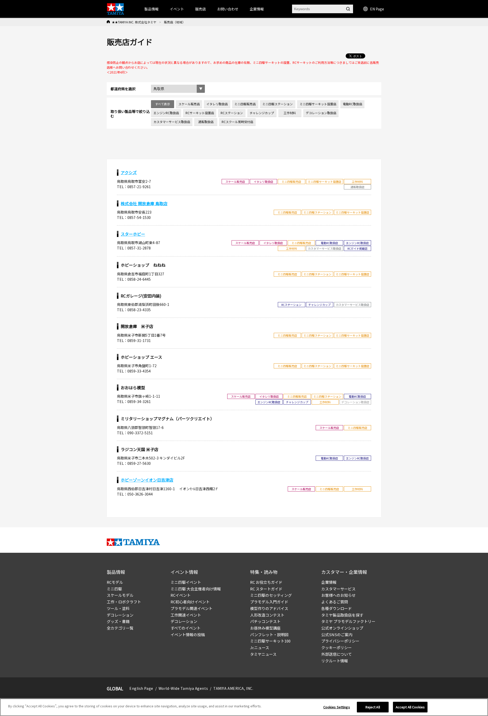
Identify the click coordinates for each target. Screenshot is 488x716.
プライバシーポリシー (340, 641)
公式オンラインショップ (342, 628)
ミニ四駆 (114, 588)
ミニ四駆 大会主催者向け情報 (196, 588)
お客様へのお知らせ (338, 595)
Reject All (372, 707)
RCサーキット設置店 (200, 113)
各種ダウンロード (336, 608)
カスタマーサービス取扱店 (172, 122)
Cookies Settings (336, 707)
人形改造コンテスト (267, 615)
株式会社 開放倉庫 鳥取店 (144, 203)
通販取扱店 (206, 122)
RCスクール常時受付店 (237, 122)
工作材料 (290, 113)
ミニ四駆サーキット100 (270, 641)
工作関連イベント (186, 615)
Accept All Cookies (410, 707)
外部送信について (336, 654)
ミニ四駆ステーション (277, 104)
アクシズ (129, 172)
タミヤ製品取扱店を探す (342, 615)
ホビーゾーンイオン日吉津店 (147, 480)
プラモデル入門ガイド (269, 601)
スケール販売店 (189, 104)
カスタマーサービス (338, 588)
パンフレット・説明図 (269, 634)
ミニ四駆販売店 (245, 104)
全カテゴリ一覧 (120, 628)
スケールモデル (120, 595)
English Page (141, 688)
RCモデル (115, 582)
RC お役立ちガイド (266, 582)
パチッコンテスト (265, 621)
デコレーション (120, 615)
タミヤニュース (263, 654)
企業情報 (329, 582)
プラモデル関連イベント (191, 608)
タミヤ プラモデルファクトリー (348, 621)
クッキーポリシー (336, 647)
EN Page (377, 8)
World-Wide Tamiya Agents (183, 688)
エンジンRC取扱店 (166, 113)
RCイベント (181, 595)
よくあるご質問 (334, 601)
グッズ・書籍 (118, 621)
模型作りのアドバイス (269, 608)
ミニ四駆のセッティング (271, 595)
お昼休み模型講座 (265, 628)
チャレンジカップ (262, 113)
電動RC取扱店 (352, 104)
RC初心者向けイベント (190, 601)
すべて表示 (162, 104)
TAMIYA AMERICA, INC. (233, 688)
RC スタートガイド (266, 588)
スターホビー (133, 234)
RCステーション (232, 113)
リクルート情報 (334, 660)
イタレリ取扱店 (217, 104)
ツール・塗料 (118, 608)
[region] (244, 707)
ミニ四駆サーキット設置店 (318, 104)
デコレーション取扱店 (321, 113)
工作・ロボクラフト (124, 601)
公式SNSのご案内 (336, 634)
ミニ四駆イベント (186, 582)
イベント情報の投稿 (188, 634)
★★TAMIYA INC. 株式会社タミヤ (134, 22)
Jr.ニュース (259, 647)
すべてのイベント (186, 628)
